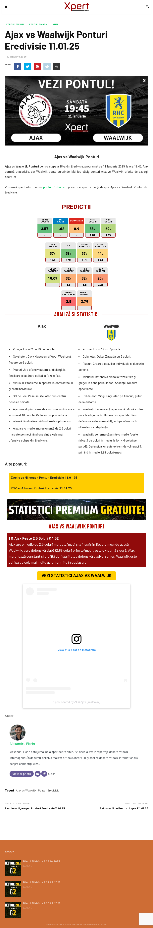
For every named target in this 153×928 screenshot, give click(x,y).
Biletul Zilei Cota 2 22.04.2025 (42, 882)
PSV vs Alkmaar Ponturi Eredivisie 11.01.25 (41, 488)
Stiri (55, 24)
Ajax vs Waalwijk (26, 790)
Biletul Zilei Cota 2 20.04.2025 (42, 903)
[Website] (44, 774)
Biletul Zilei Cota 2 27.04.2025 (41, 861)
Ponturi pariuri (15, 24)
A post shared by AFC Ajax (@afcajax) (76, 702)
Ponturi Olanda (38, 24)
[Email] (38, 774)
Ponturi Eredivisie (48, 790)
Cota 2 (27, 865)
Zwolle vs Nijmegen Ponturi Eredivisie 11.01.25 (44, 477)
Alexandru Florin (22, 743)
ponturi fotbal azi (55, 187)
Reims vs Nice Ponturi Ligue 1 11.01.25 (124, 808)
